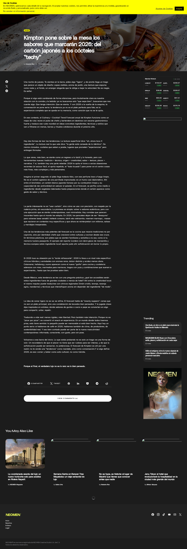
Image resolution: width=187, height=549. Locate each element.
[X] (180, 514)
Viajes (27, 30)
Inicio (7, 520)
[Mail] (175, 514)
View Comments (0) (67, 398)
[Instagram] (158, 514)
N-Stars (8, 525)
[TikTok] (163, 514)
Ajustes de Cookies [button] (164, 8)
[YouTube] (169, 514)
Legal (7, 528)
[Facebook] (153, 514)
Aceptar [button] (179, 9)
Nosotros (8, 523)
